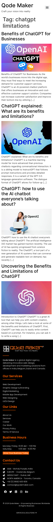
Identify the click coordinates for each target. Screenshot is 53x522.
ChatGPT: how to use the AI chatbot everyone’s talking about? (23, 196)
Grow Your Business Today (15, 453)
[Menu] (47, 8)
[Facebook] (5, 491)
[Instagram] (21, 491)
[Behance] (26, 491)
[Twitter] (10, 491)
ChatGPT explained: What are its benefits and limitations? (22, 111)
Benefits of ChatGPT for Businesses (26, 36)
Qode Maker (17, 5)
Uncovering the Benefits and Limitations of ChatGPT (26, 271)
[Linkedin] (15, 491)
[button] (26, 512)
